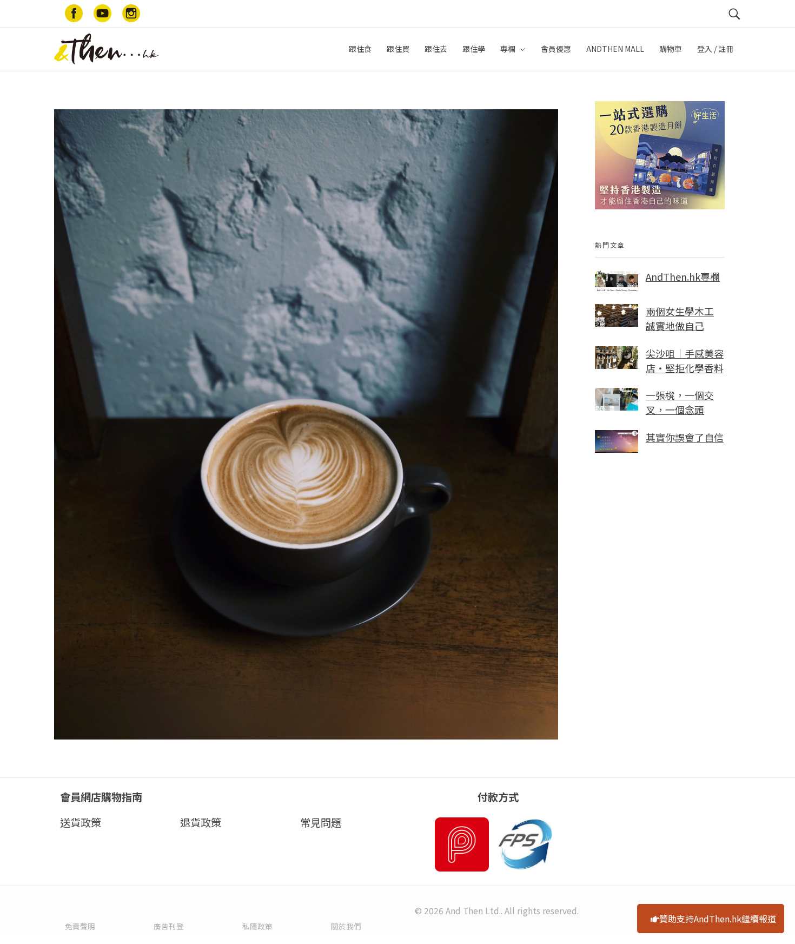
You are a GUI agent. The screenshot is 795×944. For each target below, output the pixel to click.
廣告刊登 (169, 926)
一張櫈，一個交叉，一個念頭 (680, 402)
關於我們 (346, 926)
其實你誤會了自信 (685, 437)
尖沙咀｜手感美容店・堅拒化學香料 (685, 360)
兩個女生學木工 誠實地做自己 (680, 318)
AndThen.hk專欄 (683, 276)
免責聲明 (80, 926)
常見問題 (320, 822)
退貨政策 (200, 822)
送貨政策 (80, 822)
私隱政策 (257, 926)
